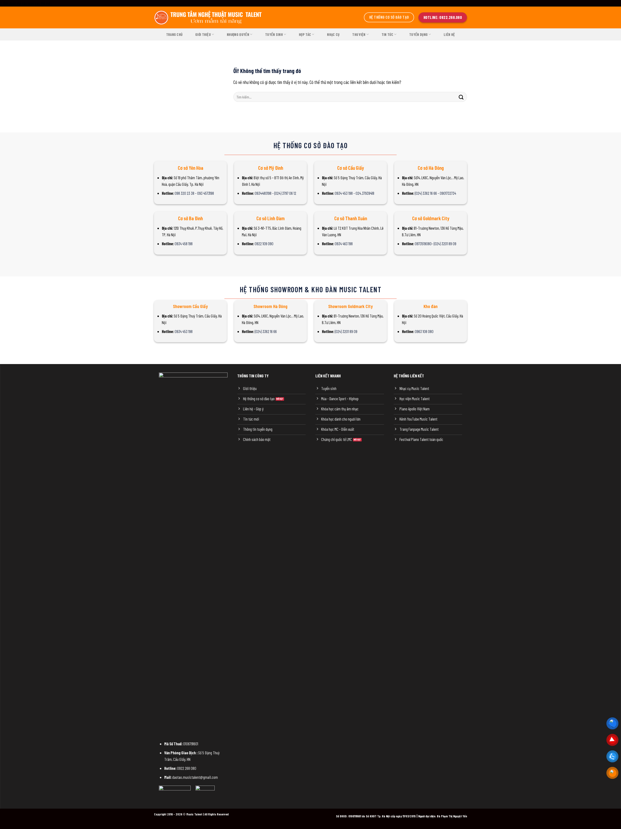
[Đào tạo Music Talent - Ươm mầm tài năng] (208, 17)
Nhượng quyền (238, 34)
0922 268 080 (186, 768)
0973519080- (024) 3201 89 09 (435, 243)
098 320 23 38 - (186, 193)
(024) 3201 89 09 (346, 331)
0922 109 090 (264, 243)
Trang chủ (174, 34)
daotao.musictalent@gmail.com (195, 777)
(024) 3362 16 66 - (427, 193)
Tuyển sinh (274, 34)
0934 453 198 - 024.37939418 (354, 193)
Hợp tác (305, 34)
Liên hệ (449, 34)
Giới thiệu (203, 34)
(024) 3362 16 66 (266, 331)
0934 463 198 (344, 243)
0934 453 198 (184, 331)
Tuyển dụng (418, 34)
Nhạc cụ (333, 34)
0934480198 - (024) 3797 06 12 (275, 193)
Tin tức (387, 34)
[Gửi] (461, 97)
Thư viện (358, 34)
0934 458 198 (184, 243)
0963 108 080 (424, 331)
